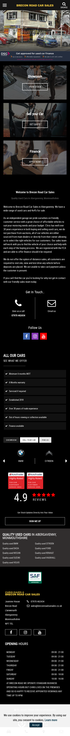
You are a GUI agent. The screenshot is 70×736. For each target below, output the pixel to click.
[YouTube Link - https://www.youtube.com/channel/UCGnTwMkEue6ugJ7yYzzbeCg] (43, 336)
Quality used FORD (43, 548)
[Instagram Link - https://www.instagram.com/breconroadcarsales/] (35, 336)
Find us (45, 440)
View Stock (35, 86)
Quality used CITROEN (44, 543)
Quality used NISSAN (11, 552)
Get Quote (35, 124)
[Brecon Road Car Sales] (35, 5)
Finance (35, 151)
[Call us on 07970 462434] (18, 305)
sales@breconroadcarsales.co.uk (46, 605)
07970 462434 (18, 315)
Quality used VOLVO (11, 562)
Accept (36, 725)
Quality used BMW (10, 543)
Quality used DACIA (11, 548)
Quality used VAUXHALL (45, 557)
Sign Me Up (35, 521)
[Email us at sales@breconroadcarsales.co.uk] (51, 305)
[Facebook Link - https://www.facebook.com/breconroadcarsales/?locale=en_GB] (26, 336)
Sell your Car (35, 113)
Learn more (51, 720)
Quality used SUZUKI (11, 557)
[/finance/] (35, 56)
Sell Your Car (29, 440)
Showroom (35, 76)
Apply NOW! (35, 161)
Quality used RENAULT (44, 552)
